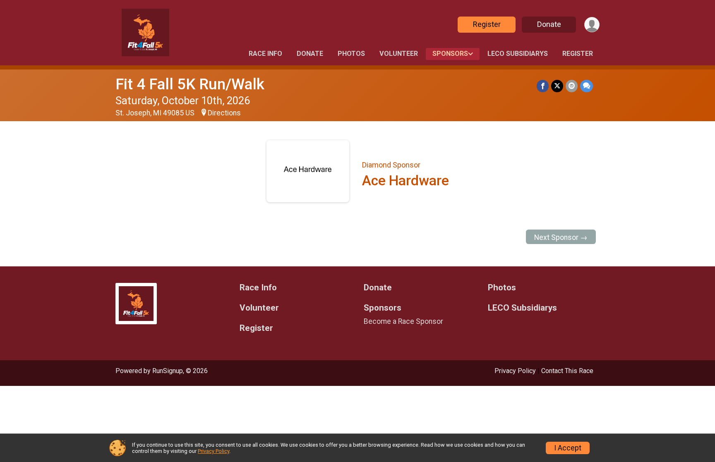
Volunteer (398, 53)
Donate (549, 24)
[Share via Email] (572, 86)
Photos (351, 53)
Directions (224, 113)
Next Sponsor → (561, 237)
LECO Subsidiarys (517, 53)
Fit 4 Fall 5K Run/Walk (189, 84)
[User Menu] (592, 24)
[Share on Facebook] (543, 86)
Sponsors (450, 53)
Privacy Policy (515, 371)
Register (487, 24)
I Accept (567, 448)
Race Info (265, 53)
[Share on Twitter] (557, 86)
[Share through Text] (586, 86)
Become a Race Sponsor (403, 321)
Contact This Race (567, 371)
